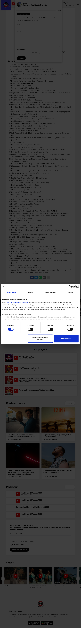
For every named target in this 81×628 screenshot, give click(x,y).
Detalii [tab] (30, 292)
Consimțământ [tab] (11, 292)
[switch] (30, 329)
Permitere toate (66, 338)
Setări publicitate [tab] (50, 292)
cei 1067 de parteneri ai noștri (18, 302)
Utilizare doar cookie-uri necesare (40, 339)
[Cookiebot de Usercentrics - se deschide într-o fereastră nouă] (70, 286)
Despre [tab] (70, 292)
